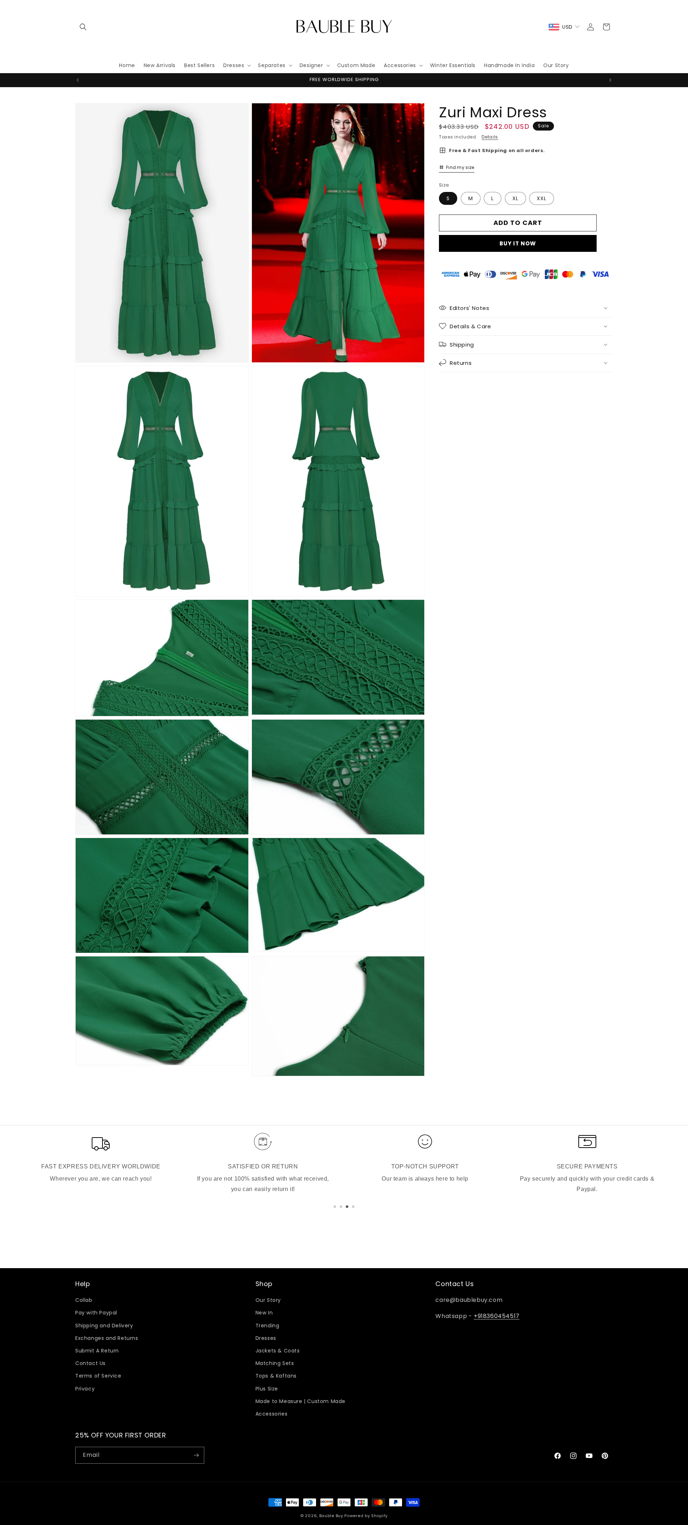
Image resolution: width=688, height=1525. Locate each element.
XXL (541, 198)
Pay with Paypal (96, 1313)
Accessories (271, 1413)
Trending (267, 1325)
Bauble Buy (331, 1516)
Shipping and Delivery (104, 1325)
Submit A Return (97, 1350)
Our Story (268, 1300)
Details (490, 137)
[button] (83, 27)
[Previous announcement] (78, 80)
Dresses (265, 1338)
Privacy (85, 1388)
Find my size (460, 167)
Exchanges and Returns (106, 1338)
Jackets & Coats (277, 1350)
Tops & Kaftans (276, 1375)
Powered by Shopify (366, 1516)
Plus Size (266, 1388)
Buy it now (518, 243)
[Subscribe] (196, 1455)
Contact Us (90, 1363)
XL (515, 198)
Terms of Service (98, 1375)
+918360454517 (497, 1316)
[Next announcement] (610, 80)
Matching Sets (274, 1363)
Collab (83, 1300)
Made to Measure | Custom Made (300, 1401)
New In (264, 1313)
